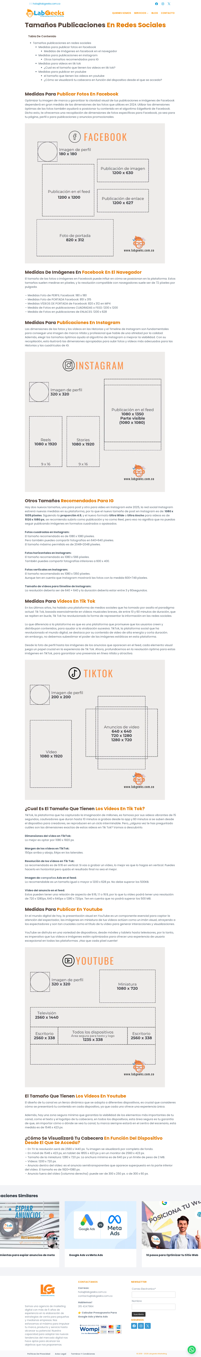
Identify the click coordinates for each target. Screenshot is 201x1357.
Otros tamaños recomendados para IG (71, 59)
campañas (48, 878)
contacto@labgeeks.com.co (95, 1296)
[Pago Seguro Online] (100, 1329)
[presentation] (100, 1225)
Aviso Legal (60, 1353)
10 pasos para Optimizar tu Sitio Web (172, 1255)
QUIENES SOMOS (121, 13)
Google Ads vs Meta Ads (86, 1255)
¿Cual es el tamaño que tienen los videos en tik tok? (79, 68)
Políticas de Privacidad (38, 1353)
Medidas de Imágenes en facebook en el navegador (80, 51)
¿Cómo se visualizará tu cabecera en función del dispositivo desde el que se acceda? (103, 80)
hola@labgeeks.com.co (92, 1292)
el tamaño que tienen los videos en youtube (74, 76)
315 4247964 (86, 1306)
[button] (192, 1350)
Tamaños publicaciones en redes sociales (62, 43)
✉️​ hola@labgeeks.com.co (44, 3)
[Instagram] (163, 4)
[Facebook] (156, 4)
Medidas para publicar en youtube (62, 72)
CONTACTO (168, 13)
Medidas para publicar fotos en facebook (67, 47)
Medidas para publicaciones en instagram (67, 55)
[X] (169, 4)
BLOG (155, 13)
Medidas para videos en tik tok (59, 63)
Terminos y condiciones (83, 1353)
